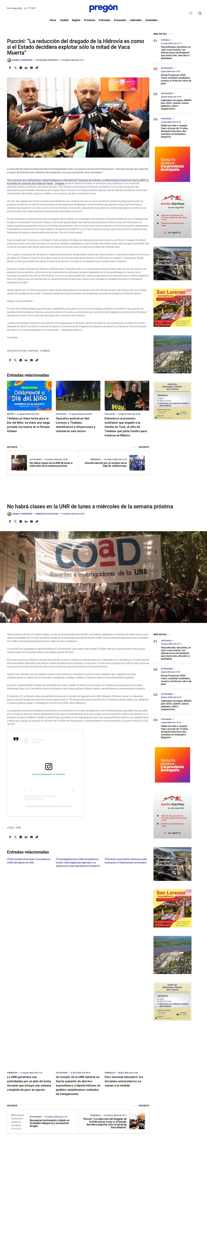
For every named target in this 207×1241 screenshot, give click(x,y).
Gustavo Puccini (17, 351)
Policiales (61, 414)
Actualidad (41, 60)
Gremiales (95, 459)
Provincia (53, 60)
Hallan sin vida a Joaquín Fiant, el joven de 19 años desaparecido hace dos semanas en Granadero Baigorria (174, 131)
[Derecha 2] (172, 307)
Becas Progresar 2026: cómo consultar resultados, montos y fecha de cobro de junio (176, 79)
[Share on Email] (31, 67)
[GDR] (172, 263)
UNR (19, 828)
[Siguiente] (137, 462)
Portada (165, 40)
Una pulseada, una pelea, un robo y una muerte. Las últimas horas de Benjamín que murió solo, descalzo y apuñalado (176, 52)
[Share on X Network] (15, 67)
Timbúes (45, 351)
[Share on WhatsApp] (20, 67)
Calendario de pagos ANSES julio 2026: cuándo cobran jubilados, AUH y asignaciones (176, 104)
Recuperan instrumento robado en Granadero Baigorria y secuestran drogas (49, 1123)
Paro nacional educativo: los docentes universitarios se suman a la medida (124, 1081)
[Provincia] (172, 164)
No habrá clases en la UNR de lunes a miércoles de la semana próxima (51, 464)
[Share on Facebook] (10, 67)
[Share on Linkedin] (26, 67)
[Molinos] (172, 354)
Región (10, 414)
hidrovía (33, 351)
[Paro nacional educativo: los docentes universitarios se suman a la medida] (127, 963)
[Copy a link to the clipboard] (37, 67)
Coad (11, 828)
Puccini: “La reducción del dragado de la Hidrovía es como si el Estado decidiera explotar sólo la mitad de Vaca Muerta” (105, 1123)
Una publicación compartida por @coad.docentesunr (48, 806)
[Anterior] (19, 462)
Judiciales (166, 641)
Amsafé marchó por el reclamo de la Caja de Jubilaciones (106, 464)
